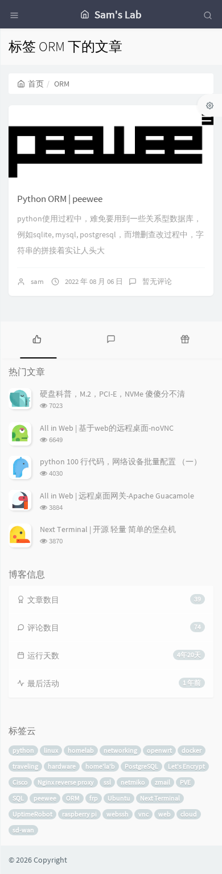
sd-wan (23, 830)
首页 (36, 84)
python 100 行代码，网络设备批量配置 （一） (121, 461)
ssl (107, 782)
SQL (18, 798)
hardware (62, 766)
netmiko (133, 782)
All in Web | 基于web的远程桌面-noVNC (107, 428)
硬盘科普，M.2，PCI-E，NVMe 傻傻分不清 (112, 394)
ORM (73, 798)
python (23, 750)
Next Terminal (160, 798)
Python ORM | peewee (59, 198)
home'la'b (100, 766)
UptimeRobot (32, 814)
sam (37, 281)
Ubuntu (119, 798)
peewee (45, 798)
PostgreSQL (141, 766)
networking (120, 750)
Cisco (20, 782)
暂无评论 (157, 281)
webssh (117, 814)
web (164, 814)
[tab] (37, 338)
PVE (185, 782)
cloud (188, 814)
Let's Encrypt (186, 766)
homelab (81, 750)
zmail (162, 782)
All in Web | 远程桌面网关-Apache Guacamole (117, 495)
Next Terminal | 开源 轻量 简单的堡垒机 (108, 529)
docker (192, 750)
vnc (143, 814)
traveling (25, 766)
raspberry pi (79, 814)
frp (93, 798)
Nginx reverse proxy (66, 782)
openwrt (159, 750)
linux (51, 750)
